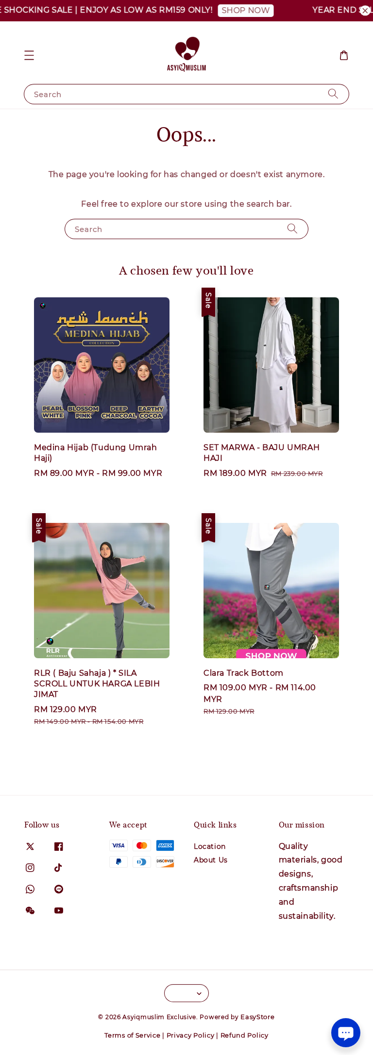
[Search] (333, 93)
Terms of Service (132, 1035)
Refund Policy (244, 1035)
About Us (211, 860)
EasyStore (257, 1017)
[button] (29, 55)
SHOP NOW (236, 10)
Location (210, 846)
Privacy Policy (191, 1035)
